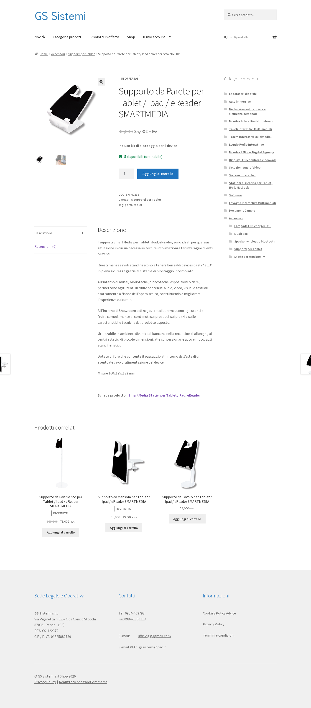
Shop (131, 37)
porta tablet (133, 205)
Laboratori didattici (243, 94)
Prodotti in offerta (104, 37)
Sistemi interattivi (242, 175)
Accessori (58, 54)
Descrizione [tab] (43, 233)
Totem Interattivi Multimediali (251, 137)
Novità (39, 37)
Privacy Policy (213, 624)
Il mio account (154, 37)
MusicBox (241, 234)
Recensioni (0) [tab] (45, 246)
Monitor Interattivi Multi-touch (251, 121)
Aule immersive (240, 101)
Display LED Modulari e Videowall (252, 160)
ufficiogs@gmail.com (154, 636)
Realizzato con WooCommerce (83, 682)
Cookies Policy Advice (219, 613)
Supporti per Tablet (81, 54)
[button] (101, 82)
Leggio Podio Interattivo (246, 144)
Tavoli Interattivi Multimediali (250, 129)
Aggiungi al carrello (158, 173)
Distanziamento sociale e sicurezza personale (247, 111)
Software (235, 195)
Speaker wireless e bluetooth (254, 241)
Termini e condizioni (219, 635)
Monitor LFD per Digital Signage (251, 152)
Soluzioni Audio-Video (244, 167)
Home (44, 54)
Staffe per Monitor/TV (249, 257)
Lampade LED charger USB (252, 226)
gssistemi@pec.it (152, 647)
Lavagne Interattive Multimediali (252, 203)
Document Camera (242, 210)
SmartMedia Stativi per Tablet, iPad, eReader (164, 395)
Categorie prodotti (67, 37)
